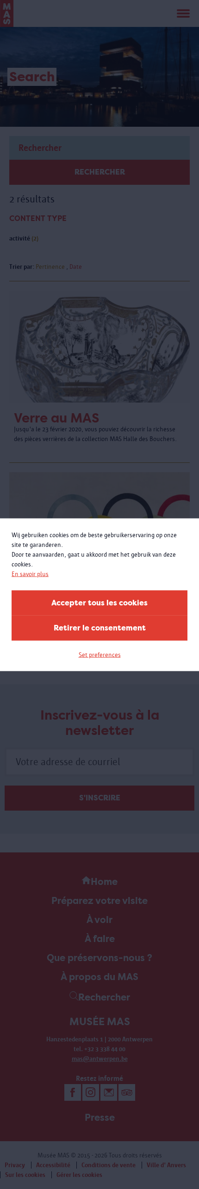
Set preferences (100, 654)
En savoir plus (30, 573)
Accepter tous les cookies (99, 602)
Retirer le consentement (100, 627)
